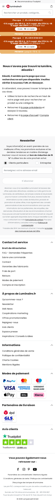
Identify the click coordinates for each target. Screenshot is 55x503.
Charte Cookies (10, 360)
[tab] (27, 263)
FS (26, 29)
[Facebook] (19, 469)
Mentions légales (11, 364)
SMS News (7, 308)
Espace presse (10, 331)
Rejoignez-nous (10, 322)
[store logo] (15, 6)
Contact (6, 262)
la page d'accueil (29, 115)
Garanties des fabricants (15, 266)
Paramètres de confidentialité (20, 475)
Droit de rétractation (14, 248)
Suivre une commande (14, 257)
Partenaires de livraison (18, 405)
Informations (11, 345)
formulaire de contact (34, 220)
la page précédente (31, 107)
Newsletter (8, 304)
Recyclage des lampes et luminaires (28, 482)
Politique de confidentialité (16, 355)
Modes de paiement (12, 280)
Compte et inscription (13, 284)
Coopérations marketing (15, 313)
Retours (6, 275)
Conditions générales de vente (18, 350)
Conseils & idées (24, 336)
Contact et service (15, 242)
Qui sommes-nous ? (12, 299)
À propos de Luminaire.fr (19, 293)
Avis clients (8, 327)
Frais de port (8, 271)
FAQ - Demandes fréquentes (17, 252)
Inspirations (8, 336)
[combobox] (27, 13)
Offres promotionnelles (14, 317)
